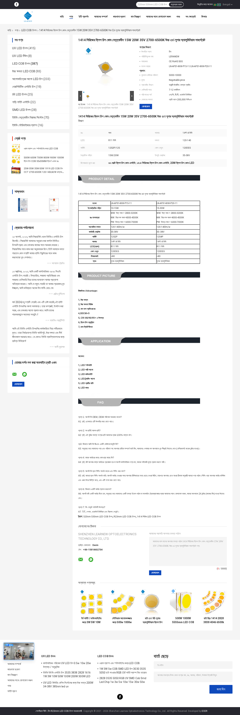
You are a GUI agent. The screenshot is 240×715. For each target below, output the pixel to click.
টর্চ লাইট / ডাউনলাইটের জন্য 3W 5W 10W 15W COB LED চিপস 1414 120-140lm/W (91, 620)
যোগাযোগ (146, 106)
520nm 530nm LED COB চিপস (97, 516)
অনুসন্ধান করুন (176, 4)
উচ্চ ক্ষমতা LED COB (23, 71)
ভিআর (204, 16)
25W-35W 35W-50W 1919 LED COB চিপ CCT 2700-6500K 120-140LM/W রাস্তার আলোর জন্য (43, 172)
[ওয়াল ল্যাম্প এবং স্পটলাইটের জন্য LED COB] (16, 148)
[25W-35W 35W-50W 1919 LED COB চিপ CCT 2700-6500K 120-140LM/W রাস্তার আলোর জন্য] (16, 170)
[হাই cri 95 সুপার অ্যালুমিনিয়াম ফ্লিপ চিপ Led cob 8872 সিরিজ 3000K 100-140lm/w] (152, 601)
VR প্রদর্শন (83, 16)
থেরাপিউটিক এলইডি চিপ (23, 86)
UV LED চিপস (20, 48)
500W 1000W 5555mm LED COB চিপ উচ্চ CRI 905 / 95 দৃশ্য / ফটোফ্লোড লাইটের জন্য (183, 620)
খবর (178, 16)
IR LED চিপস (19, 94)
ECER (204, 711)
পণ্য (71, 16)
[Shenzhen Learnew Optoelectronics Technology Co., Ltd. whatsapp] (27, 374)
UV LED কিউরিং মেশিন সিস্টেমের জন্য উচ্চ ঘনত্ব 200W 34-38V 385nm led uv (68, 684)
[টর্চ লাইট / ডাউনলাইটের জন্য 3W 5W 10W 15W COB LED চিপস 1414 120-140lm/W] (91, 601)
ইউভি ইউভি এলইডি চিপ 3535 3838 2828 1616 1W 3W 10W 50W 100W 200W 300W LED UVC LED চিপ (67, 675)
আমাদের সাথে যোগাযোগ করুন (158, 16)
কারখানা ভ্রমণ (119, 16)
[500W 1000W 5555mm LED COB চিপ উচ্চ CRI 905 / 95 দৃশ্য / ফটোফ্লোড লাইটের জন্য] (183, 601)
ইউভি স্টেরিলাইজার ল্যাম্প (24, 125)
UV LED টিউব (19, 56)
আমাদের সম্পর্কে (100, 16)
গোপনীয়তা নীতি (40, 711)
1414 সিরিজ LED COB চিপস (149, 516)
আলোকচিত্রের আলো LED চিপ (27, 79)
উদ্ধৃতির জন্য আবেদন (205, 4)
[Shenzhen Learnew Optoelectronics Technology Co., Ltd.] (28, 16)
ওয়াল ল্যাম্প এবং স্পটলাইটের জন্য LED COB (41, 148)
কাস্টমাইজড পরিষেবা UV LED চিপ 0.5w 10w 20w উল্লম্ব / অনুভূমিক (67, 665)
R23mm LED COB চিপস (125, 516)
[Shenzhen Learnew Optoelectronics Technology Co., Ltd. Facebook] (16, 4)
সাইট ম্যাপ (12, 691)
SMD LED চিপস (21, 110)
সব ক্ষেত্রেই (191, 16)
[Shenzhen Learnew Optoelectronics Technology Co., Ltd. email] (17, 374)
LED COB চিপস (29, 30)
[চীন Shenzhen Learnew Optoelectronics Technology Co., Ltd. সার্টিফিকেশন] (23, 205)
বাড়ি (62, 16)
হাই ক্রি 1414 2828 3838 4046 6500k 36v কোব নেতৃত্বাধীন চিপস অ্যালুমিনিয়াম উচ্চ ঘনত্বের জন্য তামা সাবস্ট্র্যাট (213, 620)
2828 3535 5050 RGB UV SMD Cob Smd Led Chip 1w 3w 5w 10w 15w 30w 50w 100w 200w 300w (122, 681)
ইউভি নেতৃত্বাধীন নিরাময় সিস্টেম (27, 117)
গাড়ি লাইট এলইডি (21, 102)
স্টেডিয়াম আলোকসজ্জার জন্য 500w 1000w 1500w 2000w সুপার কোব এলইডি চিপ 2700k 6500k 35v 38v (122, 620)
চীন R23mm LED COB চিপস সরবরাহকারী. (65, 711)
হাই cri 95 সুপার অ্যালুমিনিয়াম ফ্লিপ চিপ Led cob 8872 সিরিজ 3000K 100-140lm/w (153, 620)
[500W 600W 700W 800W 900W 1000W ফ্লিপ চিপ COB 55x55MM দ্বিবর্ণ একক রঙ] (16, 159)
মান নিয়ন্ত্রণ (135, 16)
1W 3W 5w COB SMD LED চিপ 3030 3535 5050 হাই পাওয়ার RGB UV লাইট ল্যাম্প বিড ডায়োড (123, 670)
